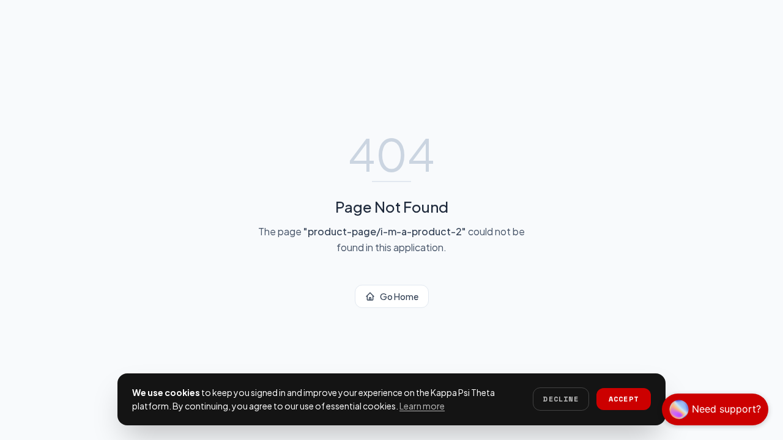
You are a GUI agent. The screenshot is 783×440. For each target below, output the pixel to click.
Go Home (399, 296)
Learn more (422, 405)
